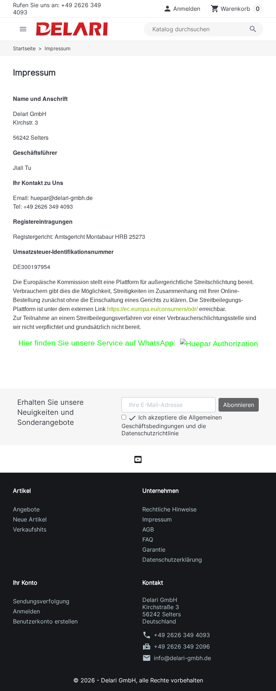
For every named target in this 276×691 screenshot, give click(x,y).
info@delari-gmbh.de (182, 658)
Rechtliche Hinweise (169, 509)
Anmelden (26, 611)
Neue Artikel (30, 519)
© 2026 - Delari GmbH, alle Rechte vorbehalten (138, 680)
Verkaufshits (29, 529)
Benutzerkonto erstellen (45, 621)
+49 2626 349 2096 (182, 646)
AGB (148, 529)
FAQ (147, 539)
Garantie (153, 549)
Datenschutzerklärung (172, 559)
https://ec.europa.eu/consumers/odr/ (152, 309)
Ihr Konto (25, 582)
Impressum (157, 519)
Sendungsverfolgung (41, 601)
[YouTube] (138, 459)
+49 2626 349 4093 (182, 635)
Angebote (26, 509)
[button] (181, 8)
